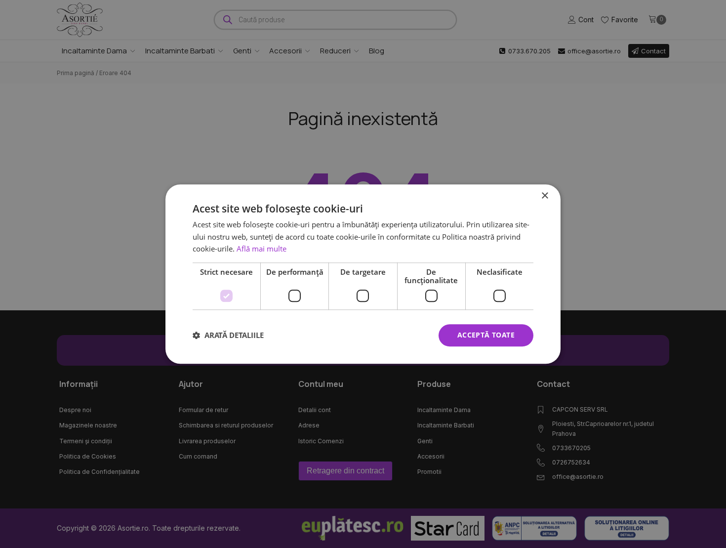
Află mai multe (261, 249)
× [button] (544, 196)
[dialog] (363, 274)
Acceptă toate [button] (486, 334)
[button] (228, 335)
